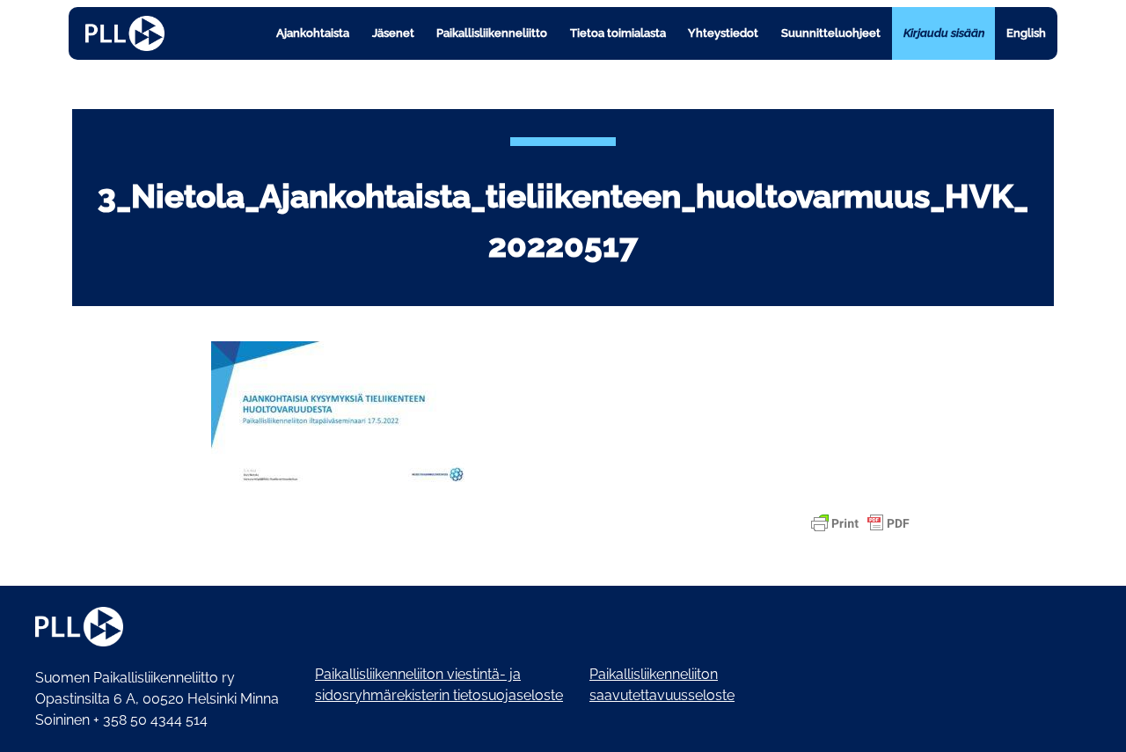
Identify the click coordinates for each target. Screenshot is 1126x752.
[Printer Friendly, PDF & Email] (860, 523)
